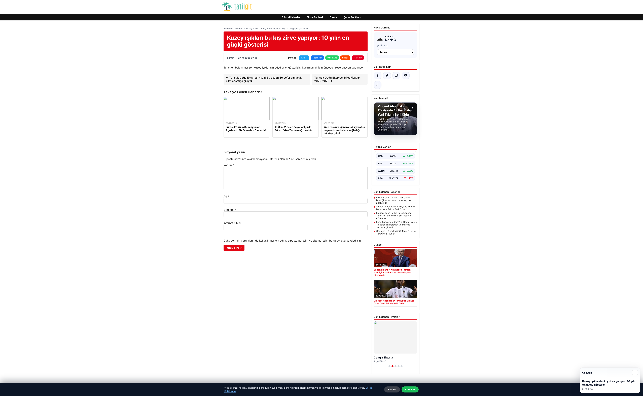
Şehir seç (383, 45)
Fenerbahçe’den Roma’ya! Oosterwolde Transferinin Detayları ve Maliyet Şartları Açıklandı (396, 225)
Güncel (239, 28)
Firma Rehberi (315, 17)
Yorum (229, 165)
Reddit (345, 57)
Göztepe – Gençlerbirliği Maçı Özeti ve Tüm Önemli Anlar (396, 232)
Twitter (304, 57)
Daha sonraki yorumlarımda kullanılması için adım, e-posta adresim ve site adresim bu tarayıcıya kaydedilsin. (292, 240)
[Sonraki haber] (412, 108)
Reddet (392, 389)
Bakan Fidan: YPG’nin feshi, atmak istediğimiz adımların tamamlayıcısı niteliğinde (394, 200)
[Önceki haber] (405, 108)
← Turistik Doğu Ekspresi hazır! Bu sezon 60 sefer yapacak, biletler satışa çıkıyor (264, 79)
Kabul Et (410, 389)
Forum (333, 17)
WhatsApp (332, 57)
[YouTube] (406, 75)
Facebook (317, 57)
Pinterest (358, 57)
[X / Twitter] (387, 75)
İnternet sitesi (232, 223)
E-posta (230, 209)
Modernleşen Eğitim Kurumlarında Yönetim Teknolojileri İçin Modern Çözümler (393, 216)
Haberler (228, 28)
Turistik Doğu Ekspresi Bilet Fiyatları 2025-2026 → (337, 79)
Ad (226, 196)
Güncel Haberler (291, 17)
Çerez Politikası (352, 17)
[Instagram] (396, 75)
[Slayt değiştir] (389, 366)
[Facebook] (377, 75)
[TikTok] (377, 85)
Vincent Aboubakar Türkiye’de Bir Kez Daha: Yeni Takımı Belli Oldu (395, 208)
